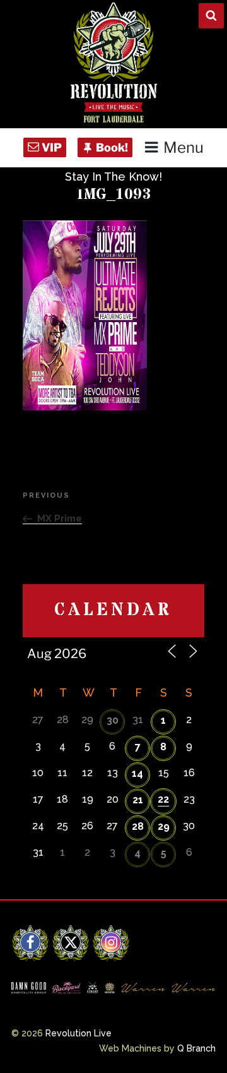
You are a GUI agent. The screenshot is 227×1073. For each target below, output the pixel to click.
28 (138, 826)
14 (137, 773)
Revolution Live (78, 1033)
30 (113, 720)
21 (137, 800)
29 (164, 826)
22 (163, 799)
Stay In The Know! (113, 176)
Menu (183, 147)
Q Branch (196, 1048)
